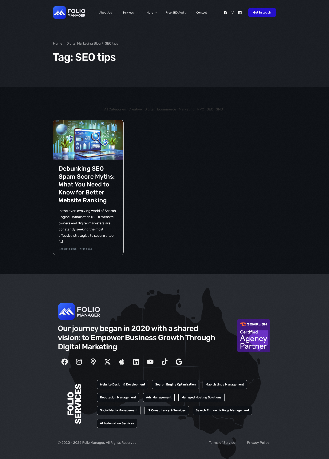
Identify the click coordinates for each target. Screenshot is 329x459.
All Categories (115, 109)
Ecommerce (166, 109)
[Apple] (121, 362)
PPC (200, 109)
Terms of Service (222, 443)
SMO (219, 109)
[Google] (178, 362)
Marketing (187, 109)
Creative (135, 109)
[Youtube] (150, 362)
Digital (149, 109)
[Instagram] (232, 12)
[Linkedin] (136, 362)
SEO (210, 109)
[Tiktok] (164, 362)
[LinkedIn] (240, 12)
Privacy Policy (258, 443)
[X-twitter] (107, 362)
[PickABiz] (93, 362)
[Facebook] (225, 12)
